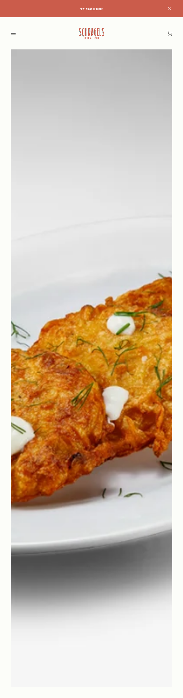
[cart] (169, 33)
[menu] (13, 33)
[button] (169, 8)
